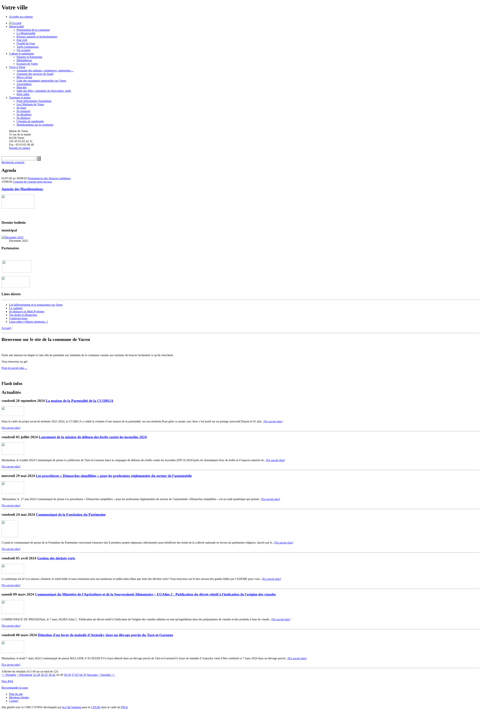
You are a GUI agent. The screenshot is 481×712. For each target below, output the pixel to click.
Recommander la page (15, 687)
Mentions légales (19, 697)
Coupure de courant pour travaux (32, 181)
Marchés (22, 87)
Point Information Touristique (34, 101)
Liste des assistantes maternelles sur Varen (41, 80)
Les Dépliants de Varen (30, 104)
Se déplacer (23, 117)
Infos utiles (23, 94)
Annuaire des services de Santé (35, 73)
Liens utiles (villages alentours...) (28, 321)
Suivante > (93, 674)
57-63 (75, 674)
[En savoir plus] (273, 421)
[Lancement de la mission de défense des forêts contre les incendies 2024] (13, 453)
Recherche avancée (13, 162)
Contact (13, 700)
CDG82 (96, 707)
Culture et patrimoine (21, 53)
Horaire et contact (19, 148)
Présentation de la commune (33, 29)
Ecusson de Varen (27, 63)
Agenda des (23, 189)
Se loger (21, 107)
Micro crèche (24, 77)
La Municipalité (26, 33)
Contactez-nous (18, 318)
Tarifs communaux (28, 46)
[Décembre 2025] (12, 237)
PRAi (124, 707)
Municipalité (16, 26)
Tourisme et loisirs (20, 97)
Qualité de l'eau (26, 43)
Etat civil (22, 40)
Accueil (6, 328)
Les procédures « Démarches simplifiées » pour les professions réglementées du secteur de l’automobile (114, 476)
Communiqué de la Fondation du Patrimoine (71, 515)
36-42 (51, 674)
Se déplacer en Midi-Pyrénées (26, 311)
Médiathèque (24, 60)
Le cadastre (16, 308)
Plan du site (16, 694)
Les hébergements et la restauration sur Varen (36, 304)
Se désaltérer (24, 114)
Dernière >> (108, 674)
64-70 (82, 674)
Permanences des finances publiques (49, 178)
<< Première (9, 674)
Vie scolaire (23, 50)
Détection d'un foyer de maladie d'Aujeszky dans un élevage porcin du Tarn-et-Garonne (105, 635)
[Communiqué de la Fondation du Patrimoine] (10, 536)
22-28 (36, 674)
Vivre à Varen (17, 67)
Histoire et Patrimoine (29, 57)
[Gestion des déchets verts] (13, 572)
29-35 (44, 674)
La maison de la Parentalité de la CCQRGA (79, 401)
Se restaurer (23, 111)
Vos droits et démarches (23, 314)
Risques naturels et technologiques (37, 36)
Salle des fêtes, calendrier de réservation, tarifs (44, 90)
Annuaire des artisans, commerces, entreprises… (45, 70)
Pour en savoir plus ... (14, 368)
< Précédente (24, 674)
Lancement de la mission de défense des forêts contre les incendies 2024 (93, 437)
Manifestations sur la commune (35, 124)
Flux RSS (7, 681)
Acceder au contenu (21, 16)
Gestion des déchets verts (56, 558)
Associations (24, 84)
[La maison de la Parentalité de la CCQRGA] (13, 415)
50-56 (67, 674)
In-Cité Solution (71, 707)
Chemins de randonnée (30, 121)
